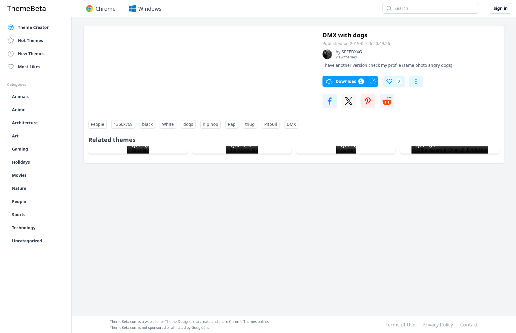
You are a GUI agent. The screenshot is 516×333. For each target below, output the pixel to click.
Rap (232, 124)
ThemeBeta (26, 8)
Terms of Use (400, 324)
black (147, 124)
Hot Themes (30, 40)
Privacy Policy (438, 324)
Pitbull (270, 124)
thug (250, 124)
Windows (150, 8)
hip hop (210, 124)
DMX (291, 124)
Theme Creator (33, 27)
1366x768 (123, 124)
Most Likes (29, 66)
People (97, 124)
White (168, 124)
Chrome (106, 8)
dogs (188, 124)
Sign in (501, 8)
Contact (469, 324)
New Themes (31, 53)
